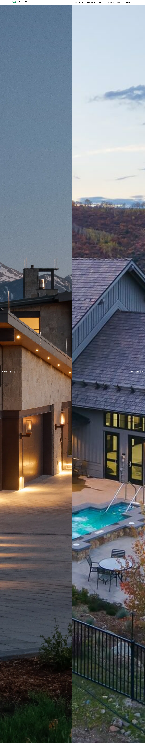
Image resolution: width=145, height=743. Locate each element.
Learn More (72, 737)
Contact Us (127, 2)
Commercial (91, 2)
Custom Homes (79, 2)
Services (101, 2)
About (119, 2)
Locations (110, 2)
